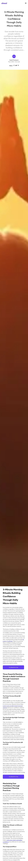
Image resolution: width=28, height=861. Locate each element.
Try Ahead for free (13, 667)
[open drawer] (25, 3)
